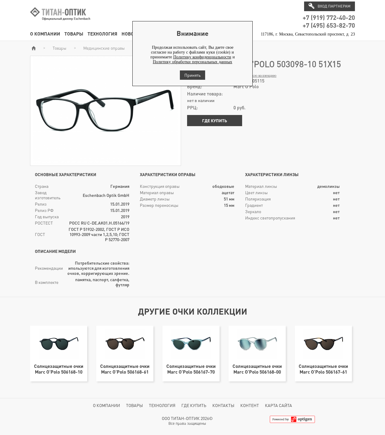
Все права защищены (187, 423)
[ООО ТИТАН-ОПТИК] (60, 23)
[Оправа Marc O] (105, 163)
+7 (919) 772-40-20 (329, 17)
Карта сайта (278, 405)
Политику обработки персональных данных (192, 62)
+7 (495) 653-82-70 (329, 25)
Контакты (223, 405)
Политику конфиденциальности (202, 57)
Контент (249, 405)
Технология (102, 33)
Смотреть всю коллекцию (254, 75)
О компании (45, 33)
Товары (73, 33)
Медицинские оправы (104, 48)
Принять (192, 75)
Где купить (214, 120)
